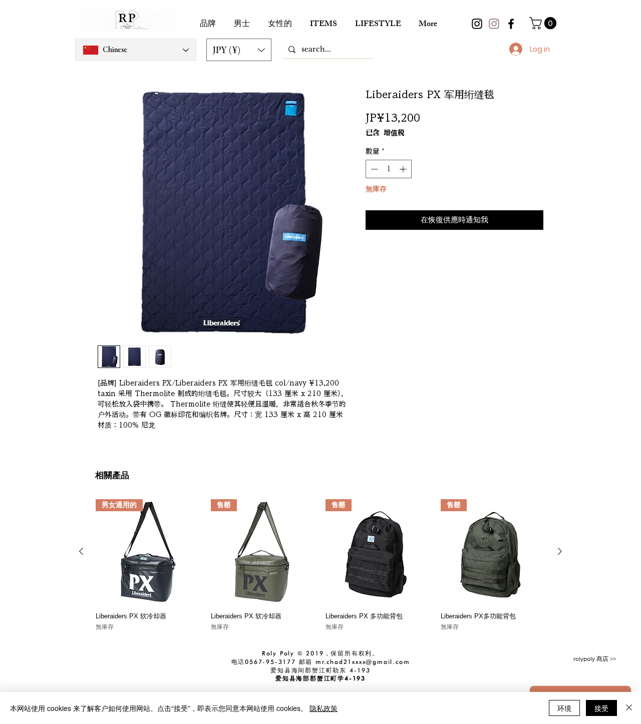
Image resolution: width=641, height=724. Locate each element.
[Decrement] (373, 169)
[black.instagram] (477, 24)
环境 (564, 708)
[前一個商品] (81, 551)
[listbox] (238, 50)
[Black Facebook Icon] (511, 24)
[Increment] (404, 169)
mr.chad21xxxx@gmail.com (362, 661)
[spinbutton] (389, 169)
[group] (320, 565)
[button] (238, 50)
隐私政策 (323, 708)
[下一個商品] (560, 551)
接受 (601, 708)
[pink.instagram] (494, 24)
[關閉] (629, 708)
